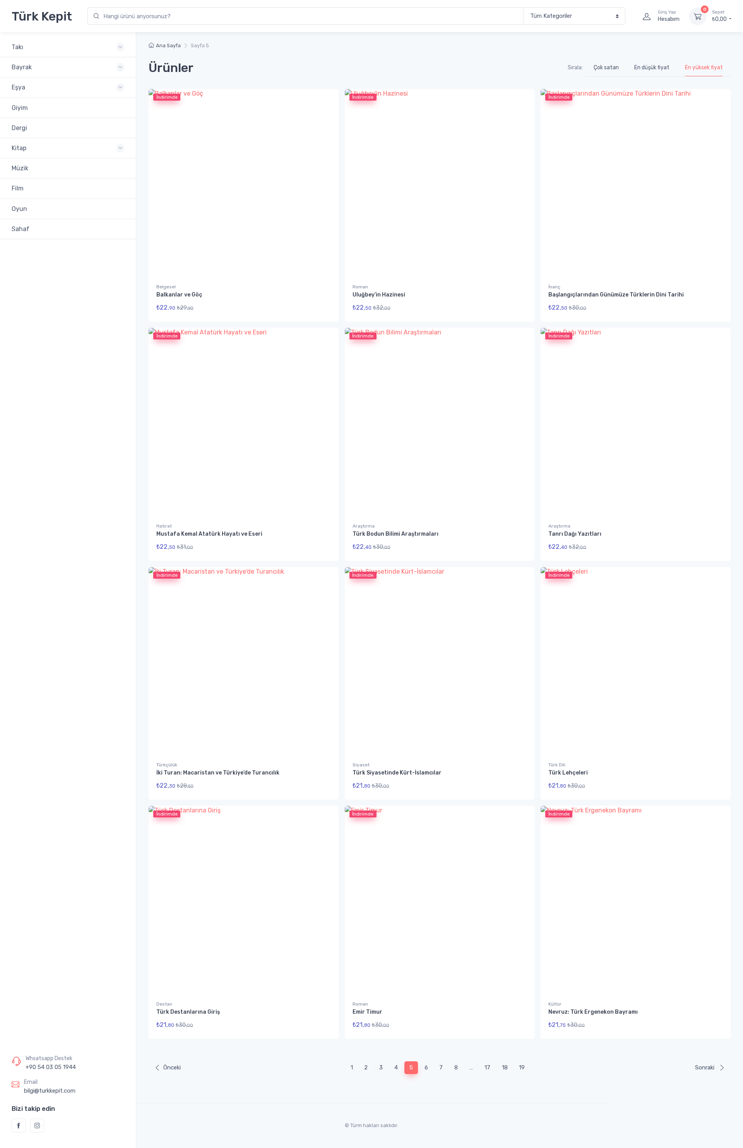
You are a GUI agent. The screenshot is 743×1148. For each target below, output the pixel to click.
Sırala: (575, 67)
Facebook (19, 1126)
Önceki (172, 1067)
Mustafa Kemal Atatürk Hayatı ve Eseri (209, 534)
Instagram (37, 1126)
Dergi (19, 128)
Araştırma (364, 526)
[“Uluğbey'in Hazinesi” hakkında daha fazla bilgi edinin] (517, 309)
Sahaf (20, 229)
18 (505, 1067)
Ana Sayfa (168, 45)
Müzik (20, 168)
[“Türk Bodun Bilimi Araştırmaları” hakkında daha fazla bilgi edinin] (517, 548)
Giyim (20, 107)
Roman (360, 287)
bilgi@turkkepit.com (49, 1090)
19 (522, 1067)
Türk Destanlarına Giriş (188, 1012)
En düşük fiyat (651, 67)
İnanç (554, 287)
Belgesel (166, 287)
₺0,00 (720, 16)
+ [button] (318, 549)
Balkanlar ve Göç (179, 294)
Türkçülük (166, 765)
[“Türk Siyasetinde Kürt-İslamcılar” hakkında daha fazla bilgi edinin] (517, 787)
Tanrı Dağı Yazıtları (574, 534)
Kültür (555, 1004)
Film (18, 188)
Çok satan (606, 67)
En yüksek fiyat (704, 67)
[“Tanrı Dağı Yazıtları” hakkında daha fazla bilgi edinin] (714, 548)
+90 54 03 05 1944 (51, 1067)
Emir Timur (367, 1012)
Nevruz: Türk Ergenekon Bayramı (593, 1012)
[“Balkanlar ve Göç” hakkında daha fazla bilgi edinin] (322, 309)
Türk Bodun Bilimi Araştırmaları (395, 534)
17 (487, 1067)
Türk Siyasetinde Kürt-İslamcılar (397, 772)
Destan (164, 1004)
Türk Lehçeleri (568, 772)
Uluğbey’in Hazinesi (379, 294)
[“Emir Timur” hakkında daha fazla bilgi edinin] (517, 1026)
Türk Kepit (42, 16)
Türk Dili (556, 765)
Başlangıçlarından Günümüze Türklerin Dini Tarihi (616, 294)
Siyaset (361, 765)
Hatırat (164, 526)
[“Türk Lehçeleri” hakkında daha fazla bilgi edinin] (714, 787)
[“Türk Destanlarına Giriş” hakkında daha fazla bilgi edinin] (322, 1026)
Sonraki (705, 1067)
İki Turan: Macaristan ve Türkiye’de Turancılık (217, 772)
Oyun (19, 208)
